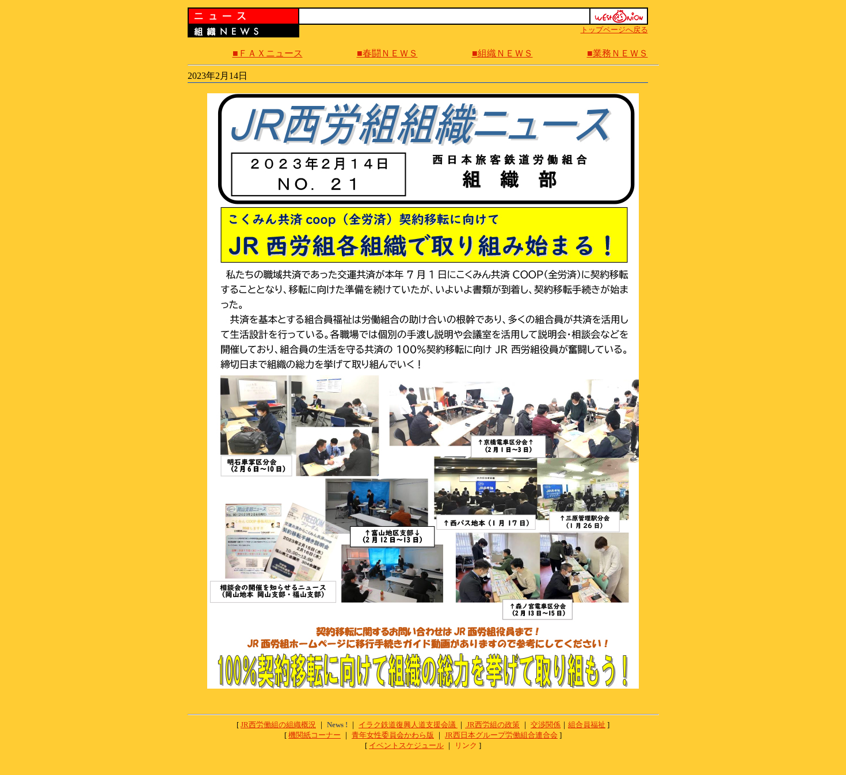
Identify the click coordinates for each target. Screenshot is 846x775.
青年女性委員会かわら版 (393, 735)
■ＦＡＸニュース (268, 53)
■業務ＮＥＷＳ (617, 53)
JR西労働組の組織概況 (278, 724)
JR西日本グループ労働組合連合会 (501, 735)
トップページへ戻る (614, 29)
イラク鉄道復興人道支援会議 (408, 724)
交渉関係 (546, 724)
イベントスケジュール (406, 745)
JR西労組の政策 (493, 724)
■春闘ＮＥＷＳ (387, 53)
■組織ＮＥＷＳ (502, 53)
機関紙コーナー (314, 735)
